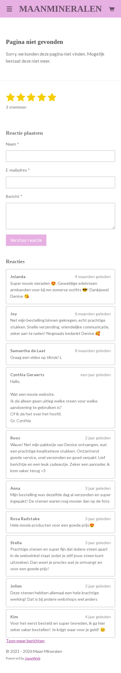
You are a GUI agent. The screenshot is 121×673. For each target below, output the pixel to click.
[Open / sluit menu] (9, 9)
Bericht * (14, 196)
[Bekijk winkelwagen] (111, 9)
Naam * (12, 143)
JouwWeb (32, 658)
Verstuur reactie (26, 240)
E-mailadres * (18, 169)
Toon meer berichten (25, 640)
